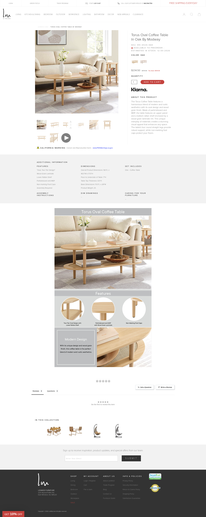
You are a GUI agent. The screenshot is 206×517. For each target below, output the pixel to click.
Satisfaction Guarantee (131, 498)
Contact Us (107, 494)
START (95, 3)
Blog (105, 489)
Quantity (137, 76)
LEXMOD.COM (43, 27)
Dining (73, 485)
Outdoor (61, 14)
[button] (13, 514)
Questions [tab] (51, 391)
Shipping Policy (128, 494)
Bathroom (99, 14)
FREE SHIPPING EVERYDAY (183, 3)
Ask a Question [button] (145, 387)
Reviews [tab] (36, 391)
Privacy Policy (128, 481)
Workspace (74, 14)
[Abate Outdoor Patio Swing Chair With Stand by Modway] (97, 431)
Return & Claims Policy (131, 489)
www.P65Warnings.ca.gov (103, 148)
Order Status (35, 3)
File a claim (88, 489)
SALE (73, 503)
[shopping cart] (199, 14)
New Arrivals (123, 14)
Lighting (87, 14)
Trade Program (109, 485)
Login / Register (90, 481)
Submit (131, 458)
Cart (85, 485)
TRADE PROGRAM (62, 3)
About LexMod (108, 481)
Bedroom (48, 14)
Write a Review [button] (166, 387)
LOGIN (11, 3)
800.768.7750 (148, 3)
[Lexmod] (7, 14)
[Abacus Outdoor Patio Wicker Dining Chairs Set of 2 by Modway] (75, 431)
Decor (111, 14)
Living (19, 14)
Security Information (130, 485)
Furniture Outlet (109, 498)
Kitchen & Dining (33, 14)
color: (138, 55)
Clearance (138, 14)
